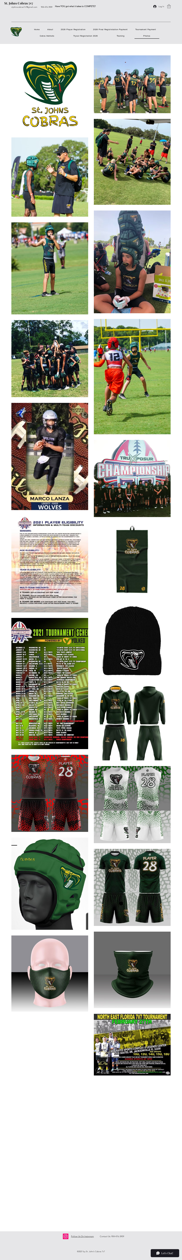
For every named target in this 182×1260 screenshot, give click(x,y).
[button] (169, 6)
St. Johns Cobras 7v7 (18, 3)
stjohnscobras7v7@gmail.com (24, 7)
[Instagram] (65, 1236)
